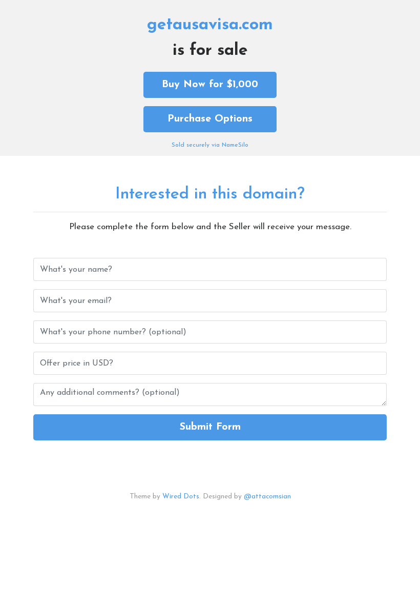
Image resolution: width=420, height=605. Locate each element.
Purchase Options (210, 119)
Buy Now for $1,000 (210, 84)
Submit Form (210, 427)
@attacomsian (267, 496)
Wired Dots (180, 496)
